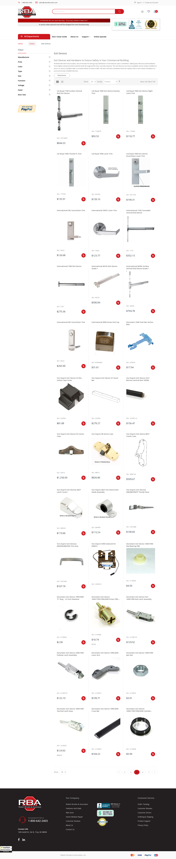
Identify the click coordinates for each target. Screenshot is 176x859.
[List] (62, 81)
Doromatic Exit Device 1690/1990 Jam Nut (139, 654)
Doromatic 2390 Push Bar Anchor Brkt (139, 323)
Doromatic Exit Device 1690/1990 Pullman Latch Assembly (70, 654)
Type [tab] (20, 71)
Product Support (144, 821)
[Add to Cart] (83, 143)
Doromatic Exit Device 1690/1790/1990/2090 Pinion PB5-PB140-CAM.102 (105, 598)
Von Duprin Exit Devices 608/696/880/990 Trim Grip (67, 545)
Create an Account (151, 2)
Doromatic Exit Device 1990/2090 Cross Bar (105, 710)
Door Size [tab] (22, 95)
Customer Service (144, 812)
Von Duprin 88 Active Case (102, 434)
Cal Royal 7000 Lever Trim (102, 154)
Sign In (139, 2)
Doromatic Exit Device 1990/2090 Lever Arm (105, 654)
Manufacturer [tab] (23, 57)
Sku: (58, 138)
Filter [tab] (21, 49)
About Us (69, 825)
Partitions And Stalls (73, 808)
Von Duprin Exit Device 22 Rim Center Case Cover (69, 379)
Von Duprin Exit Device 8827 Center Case (137, 435)
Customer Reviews (73, 821)
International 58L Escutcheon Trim (71, 210)
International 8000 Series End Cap (105, 322)
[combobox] (83, 11)
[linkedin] (23, 840)
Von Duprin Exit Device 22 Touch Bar (105, 379)
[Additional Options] (27, 106)
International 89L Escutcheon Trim (71, 322)
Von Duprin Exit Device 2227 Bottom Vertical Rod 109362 (137, 379)
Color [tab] (20, 66)
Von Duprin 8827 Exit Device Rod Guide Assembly (105, 491)
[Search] (119, 11)
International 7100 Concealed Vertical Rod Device (138, 211)
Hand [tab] (20, 90)
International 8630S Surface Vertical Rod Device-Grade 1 (137, 267)
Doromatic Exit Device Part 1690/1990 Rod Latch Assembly (139, 598)
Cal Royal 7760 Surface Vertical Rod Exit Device (69, 92)
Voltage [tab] (21, 85)
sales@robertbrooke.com (48, 2)
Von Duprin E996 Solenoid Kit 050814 (104, 545)
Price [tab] (20, 62)
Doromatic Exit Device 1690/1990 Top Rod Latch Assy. (70, 710)
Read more (62, 75)
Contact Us (70, 829)
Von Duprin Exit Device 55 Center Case (70, 435)
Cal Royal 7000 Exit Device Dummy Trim (106, 92)
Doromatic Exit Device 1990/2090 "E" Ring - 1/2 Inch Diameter (70, 598)
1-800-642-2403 (26, 2)
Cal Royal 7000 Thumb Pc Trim (69, 154)
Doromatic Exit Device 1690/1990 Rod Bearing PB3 (139, 545)
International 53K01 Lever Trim (104, 210)
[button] (6, 849)
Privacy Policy (143, 825)
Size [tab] (19, 76)
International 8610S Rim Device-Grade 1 (105, 267)
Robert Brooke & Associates (77, 804)
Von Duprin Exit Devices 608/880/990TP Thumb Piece (137, 491)
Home (20, 43)
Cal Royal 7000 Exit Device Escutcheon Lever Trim (137, 155)
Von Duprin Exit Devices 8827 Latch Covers (69, 491)
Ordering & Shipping (145, 817)
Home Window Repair (74, 817)
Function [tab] (21, 80)
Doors (32, 43)
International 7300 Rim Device (69, 266)
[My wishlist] (149, 11)
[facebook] (19, 840)
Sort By (99, 82)
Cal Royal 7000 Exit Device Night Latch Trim (139, 92)
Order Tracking (143, 804)
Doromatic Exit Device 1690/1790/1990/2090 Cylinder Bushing (138, 710)
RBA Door (70, 812)
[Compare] (142, 11)
